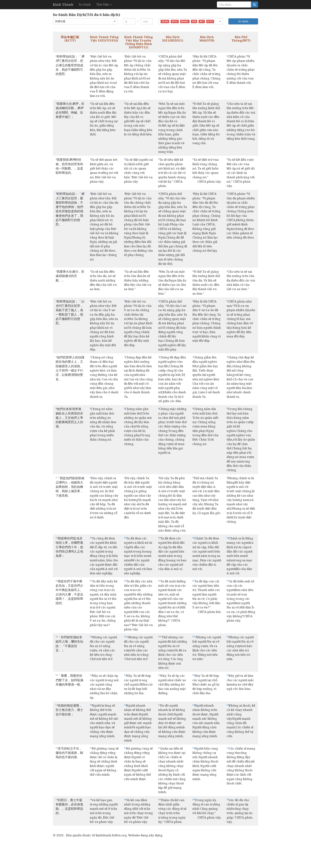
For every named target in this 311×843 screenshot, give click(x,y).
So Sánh (85, 4)
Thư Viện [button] (103, 4)
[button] (85, 21)
